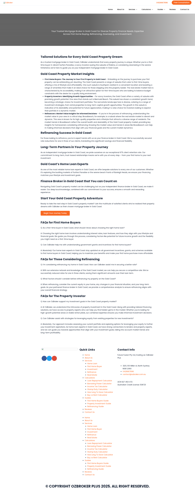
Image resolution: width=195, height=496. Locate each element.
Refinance (91, 372)
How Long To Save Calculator (100, 392)
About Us (88, 358)
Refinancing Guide (95, 406)
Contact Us (90, 412)
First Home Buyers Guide (98, 401)
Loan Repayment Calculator (99, 380)
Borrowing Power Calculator (99, 383)
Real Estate (92, 375)
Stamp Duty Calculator (97, 389)
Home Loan (92, 363)
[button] (181, 3)
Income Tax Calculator (97, 386)
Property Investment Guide (99, 403)
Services (88, 360)
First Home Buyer (94, 366)
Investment (92, 369)
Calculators (90, 378)
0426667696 (162, 2)
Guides (88, 398)
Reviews (88, 409)
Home (87, 355)
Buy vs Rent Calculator (97, 395)
